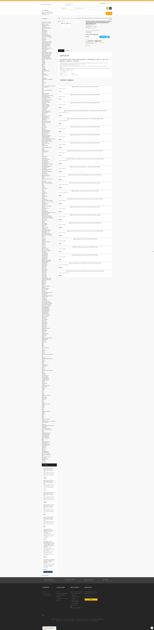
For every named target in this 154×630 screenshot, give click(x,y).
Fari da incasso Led (45, 301)
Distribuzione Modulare (46, 57)
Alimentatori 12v (45, 252)
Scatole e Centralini (45, 101)
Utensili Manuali (45, 211)
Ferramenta (44, 209)
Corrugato (44, 202)
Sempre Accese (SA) (46, 309)
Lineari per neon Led (45, 286)
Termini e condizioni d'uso (86, 619)
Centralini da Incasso (46, 105)
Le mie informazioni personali (62, 598)
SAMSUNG (44, 181)
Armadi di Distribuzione (46, 111)
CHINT (43, 71)
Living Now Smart (45, 380)
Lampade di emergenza (46, 304)
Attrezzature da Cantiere (46, 215)
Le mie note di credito (60, 595)
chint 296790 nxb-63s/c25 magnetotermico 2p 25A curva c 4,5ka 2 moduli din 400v (48, 486)
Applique (43, 240)
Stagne (43, 287)
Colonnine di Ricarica (46, 233)
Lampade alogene (45, 333)
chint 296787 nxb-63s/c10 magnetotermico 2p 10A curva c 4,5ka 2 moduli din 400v (48, 523)
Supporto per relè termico (46, 48)
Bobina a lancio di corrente (47, 53)
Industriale (44, 243)
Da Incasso (44, 103)
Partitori (43, 123)
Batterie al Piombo (45, 150)
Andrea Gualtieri (95, 620)
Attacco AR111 (44, 265)
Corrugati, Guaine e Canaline (47, 200)
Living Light (44, 366)
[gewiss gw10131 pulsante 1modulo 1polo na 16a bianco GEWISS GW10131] (85, 102)
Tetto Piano (44, 225)
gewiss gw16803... (62, 240)
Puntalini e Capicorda (46, 137)
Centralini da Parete (45, 106)
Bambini (43, 242)
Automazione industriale (46, 36)
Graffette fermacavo (45, 136)
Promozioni (44, 340)
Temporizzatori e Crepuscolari (47, 95)
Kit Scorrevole (44, 31)
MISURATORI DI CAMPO (46, 131)
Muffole (43, 144)
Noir (42, 356)
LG (42, 180)
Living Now (44, 374)
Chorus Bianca (44, 386)
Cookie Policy (73, 620)
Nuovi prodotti (58, 619)
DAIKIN (43, 176)
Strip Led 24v (44, 294)
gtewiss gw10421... (63, 176)
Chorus (43, 389)
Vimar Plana (44, 427)
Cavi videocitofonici (45, 167)
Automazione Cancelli (46, 27)
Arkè (43, 400)
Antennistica (44, 119)
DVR (42, 455)
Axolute (43, 360)
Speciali (53, 619)
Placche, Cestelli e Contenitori (47, 354)
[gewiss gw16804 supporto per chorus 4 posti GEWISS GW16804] (85, 247)
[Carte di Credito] (45, 575)
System (43, 388)
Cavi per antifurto (45, 156)
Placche (43, 373)
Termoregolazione (45, 451)
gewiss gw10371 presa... (64, 184)
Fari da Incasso (45, 300)
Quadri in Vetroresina (46, 110)
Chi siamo (94, 619)
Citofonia (43, 187)
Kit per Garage (44, 30)
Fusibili (43, 149)
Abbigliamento (44, 134)
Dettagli (61, 50)
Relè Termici (44, 47)
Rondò (43, 414)
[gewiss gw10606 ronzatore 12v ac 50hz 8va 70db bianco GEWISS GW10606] (85, 207)
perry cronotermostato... (64, 264)
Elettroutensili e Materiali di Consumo (49, 212)
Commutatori (44, 98)
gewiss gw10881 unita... (64, 192)
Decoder (43, 128)
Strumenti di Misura (45, 96)
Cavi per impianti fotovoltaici (47, 163)
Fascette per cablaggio (46, 135)
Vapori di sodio (45, 319)
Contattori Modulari (45, 93)
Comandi (43, 349)
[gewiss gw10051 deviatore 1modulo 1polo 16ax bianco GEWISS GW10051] (85, 94)
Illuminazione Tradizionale (47, 234)
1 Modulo (43, 61)
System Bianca (44, 383)
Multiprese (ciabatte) (46, 441)
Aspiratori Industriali (45, 118)
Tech (43, 362)
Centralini (43, 450)
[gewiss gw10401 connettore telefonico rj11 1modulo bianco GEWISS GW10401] (85, 166)
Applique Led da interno (46, 260)
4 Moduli (43, 64)
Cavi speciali (44, 168)
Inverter (43, 226)
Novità (45, 465)
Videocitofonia (44, 188)
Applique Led (44, 259)
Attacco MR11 (44, 264)
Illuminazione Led (45, 248)
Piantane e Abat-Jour (46, 241)
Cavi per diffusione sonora (47, 169)
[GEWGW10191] (63, 25)
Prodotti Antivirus (45, 339)
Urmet (43, 186)
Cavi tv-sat (44, 157)
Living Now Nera (45, 376)
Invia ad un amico (90, 43)
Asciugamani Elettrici (46, 116)
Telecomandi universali (46, 35)
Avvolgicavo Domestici (46, 443)
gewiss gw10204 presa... (64, 112)
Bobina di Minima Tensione (47, 52)
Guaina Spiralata (45, 203)
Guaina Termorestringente (46, 206)
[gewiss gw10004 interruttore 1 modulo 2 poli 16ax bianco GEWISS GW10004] (85, 134)
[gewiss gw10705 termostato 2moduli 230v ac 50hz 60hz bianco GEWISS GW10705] (85, 223)
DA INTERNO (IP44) (45, 307)
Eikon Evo (43, 399)
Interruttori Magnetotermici (47, 58)
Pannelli (43, 221)
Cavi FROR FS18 (45, 160)
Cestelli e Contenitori (46, 385)
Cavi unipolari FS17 (45, 161)
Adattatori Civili (45, 442)
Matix (43, 371)
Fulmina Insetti (44, 151)
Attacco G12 (44, 327)
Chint (43, 76)
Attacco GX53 (44, 275)
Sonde (43, 146)
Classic (43, 406)
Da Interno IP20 (44, 253)
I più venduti (65, 619)
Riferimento (88, 26)
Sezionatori (44, 82)
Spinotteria (44, 124)
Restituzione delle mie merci (61, 593)
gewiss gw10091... (62, 144)
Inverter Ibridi (44, 228)
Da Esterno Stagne (45, 104)
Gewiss (43, 382)
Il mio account (60, 587)
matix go (43, 381)
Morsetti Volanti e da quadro (47, 141)
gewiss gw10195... (62, 88)
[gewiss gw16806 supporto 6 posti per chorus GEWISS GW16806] (85, 255)
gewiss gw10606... (62, 208)
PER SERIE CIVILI (45, 313)
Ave (42, 355)
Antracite (43, 369)
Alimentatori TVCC (45, 459)
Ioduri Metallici (44, 322)
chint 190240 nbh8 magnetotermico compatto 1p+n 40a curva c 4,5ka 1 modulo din (49, 535)
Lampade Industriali (45, 314)
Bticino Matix (44, 426)
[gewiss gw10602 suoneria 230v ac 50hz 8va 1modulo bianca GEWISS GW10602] (85, 214)
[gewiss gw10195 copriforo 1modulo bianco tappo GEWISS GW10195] (85, 86)
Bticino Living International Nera (48, 425)
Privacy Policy (99, 619)
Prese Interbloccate (45, 435)
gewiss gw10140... (62, 152)
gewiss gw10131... (62, 104)
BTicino (43, 194)
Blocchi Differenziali (45, 70)
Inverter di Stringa (45, 227)
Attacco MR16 (44, 269)
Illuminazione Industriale (46, 279)
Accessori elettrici (45, 132)
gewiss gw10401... (62, 168)
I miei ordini (58, 591)
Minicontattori (44, 39)
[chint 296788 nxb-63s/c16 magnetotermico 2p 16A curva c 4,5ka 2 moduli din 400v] (49, 506)
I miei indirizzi (59, 596)
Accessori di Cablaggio (46, 250)
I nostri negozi (71, 619)
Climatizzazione (45, 173)
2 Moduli (43, 62)
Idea (42, 408)
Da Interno (44, 236)
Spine (43, 430)
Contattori (44, 38)
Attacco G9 (44, 274)
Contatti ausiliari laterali (46, 55)
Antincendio (44, 26)
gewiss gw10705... (62, 224)
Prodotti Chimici (45, 214)
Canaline (43, 207)
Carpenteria (44, 109)
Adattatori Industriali (46, 434)
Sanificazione (44, 446)
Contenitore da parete (46, 56)
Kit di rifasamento (45, 49)
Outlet (43, 336)
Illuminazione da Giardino (46, 278)
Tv (42, 423)
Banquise (43, 357)
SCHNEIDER (44, 69)
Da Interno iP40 (44, 107)
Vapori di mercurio (45, 316)
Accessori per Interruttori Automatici (49, 85)
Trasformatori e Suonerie (46, 97)
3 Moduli (43, 63)
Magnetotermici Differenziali (47, 79)
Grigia (43, 394)
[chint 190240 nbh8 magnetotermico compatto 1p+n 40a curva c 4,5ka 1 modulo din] (49, 531)
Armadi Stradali (45, 112)
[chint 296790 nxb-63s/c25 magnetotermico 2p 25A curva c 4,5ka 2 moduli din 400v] (49, 482)
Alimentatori (44, 251)
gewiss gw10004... (62, 136)
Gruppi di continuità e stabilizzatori (48, 138)
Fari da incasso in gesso (47, 595)
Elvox (43, 189)
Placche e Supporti (45, 347)
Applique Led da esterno (46, 261)
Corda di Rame (44, 170)
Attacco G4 (44, 273)
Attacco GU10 (44, 268)
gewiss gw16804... (62, 248)
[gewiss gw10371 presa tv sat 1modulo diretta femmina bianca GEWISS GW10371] (85, 182)
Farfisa (43, 197)
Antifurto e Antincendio (47, 12)
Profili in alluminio (45, 289)
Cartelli (43, 148)
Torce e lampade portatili (46, 147)
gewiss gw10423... (62, 200)
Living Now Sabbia (45, 379)
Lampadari (44, 238)
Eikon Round (44, 398)
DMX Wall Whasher (45, 288)
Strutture (43, 222)
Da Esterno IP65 (45, 254)
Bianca (43, 345)
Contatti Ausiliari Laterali (46, 42)
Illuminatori (44, 129)
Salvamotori (44, 50)
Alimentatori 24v (45, 255)
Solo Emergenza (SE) (46, 306)
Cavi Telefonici (44, 164)
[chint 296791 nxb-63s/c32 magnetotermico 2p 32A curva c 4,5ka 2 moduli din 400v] (49, 470)
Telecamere (44, 462)
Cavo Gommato (45, 158)
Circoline (43, 332)
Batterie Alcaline (45, 145)
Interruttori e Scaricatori (46, 229)
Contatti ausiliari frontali (46, 54)
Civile (43, 237)
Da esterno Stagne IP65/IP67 (47, 292)
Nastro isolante (45, 142)
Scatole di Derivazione (46, 102)
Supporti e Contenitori (46, 395)
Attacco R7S (44, 276)
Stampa (88, 45)
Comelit (43, 190)
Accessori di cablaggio (46, 454)
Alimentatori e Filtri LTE (46, 122)
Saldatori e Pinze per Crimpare (47, 217)
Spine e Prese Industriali (46, 428)
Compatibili (44, 424)
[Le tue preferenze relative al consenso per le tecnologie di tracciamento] (152, 628)
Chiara (43, 352)
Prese (43, 440)
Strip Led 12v (44, 291)
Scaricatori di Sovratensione (47, 90)
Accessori (44, 29)
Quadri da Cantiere (45, 436)
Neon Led (43, 281)
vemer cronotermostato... (64, 272)
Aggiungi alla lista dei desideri (108, 37)
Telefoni (43, 449)
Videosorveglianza (45, 452)
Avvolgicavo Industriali (46, 433)
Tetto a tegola (44, 223)
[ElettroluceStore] (48, 6)
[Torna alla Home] (59, 18)
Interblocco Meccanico (46, 43)
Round (43, 407)
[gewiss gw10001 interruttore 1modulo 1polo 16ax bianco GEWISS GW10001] (85, 126)
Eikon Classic (44, 397)
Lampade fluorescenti (46, 328)
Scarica (68, 50)
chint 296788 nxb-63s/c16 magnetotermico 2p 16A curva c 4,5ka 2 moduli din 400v (48, 511)
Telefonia (43, 447)
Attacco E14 (44, 267)
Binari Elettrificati (45, 262)
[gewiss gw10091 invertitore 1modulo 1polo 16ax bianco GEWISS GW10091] (85, 142)
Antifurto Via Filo (46, 14)
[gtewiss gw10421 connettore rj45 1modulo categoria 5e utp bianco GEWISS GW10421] (85, 174)
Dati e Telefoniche (45, 422)
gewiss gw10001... (62, 128)
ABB (42, 65)
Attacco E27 (44, 266)
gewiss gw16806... (62, 256)
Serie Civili (44, 341)
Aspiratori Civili (45, 117)
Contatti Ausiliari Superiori (47, 41)
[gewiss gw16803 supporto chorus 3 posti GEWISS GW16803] (85, 239)
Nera (43, 346)
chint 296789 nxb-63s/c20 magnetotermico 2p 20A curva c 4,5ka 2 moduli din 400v (48, 499)
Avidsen (43, 185)
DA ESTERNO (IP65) (45, 308)
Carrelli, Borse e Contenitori (47, 216)
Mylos (43, 344)
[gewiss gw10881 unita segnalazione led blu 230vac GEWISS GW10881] (85, 191)
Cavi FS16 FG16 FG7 (45, 159)
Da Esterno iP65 (45, 108)
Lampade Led (44, 263)
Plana (43, 415)
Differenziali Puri (45, 75)
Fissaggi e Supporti (45, 213)
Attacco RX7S (44, 326)
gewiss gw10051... (62, 96)
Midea (43, 177)
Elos (42, 348)
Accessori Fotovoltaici (46, 230)
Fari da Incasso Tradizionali (47, 303)
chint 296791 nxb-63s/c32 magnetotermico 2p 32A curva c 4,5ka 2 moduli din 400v (48, 474)
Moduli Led (44, 280)
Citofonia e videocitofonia (47, 182)
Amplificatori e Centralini (46, 121)
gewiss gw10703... (62, 232)
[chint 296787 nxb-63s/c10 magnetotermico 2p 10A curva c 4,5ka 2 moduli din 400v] (49, 518)
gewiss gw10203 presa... (64, 120)
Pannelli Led (44, 282)
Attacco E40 (44, 318)
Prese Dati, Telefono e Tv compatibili (49, 421)
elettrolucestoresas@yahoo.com (77, 607)
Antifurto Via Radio (45, 25)
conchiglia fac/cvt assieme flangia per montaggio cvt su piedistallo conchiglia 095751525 (49, 566)
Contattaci (109, 5)
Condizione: (88, 27)
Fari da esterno (44, 277)
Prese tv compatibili (45, 130)
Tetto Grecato (44, 224)
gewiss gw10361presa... (64, 160)
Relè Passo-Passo (45, 94)
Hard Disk (44, 460)
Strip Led (43, 290)
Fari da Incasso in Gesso (46, 302)
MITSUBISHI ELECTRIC (46, 175)
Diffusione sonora (45, 208)
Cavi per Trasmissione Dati (47, 171)
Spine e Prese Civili (45, 437)
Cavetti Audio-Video (45, 143)
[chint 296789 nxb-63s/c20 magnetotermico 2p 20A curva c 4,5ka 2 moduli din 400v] (49, 494)
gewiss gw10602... (62, 216)
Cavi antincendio (45, 162)
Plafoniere (44, 239)
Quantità (87, 36)
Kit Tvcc (43, 461)
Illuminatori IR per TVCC (46, 456)
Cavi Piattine (44, 172)
